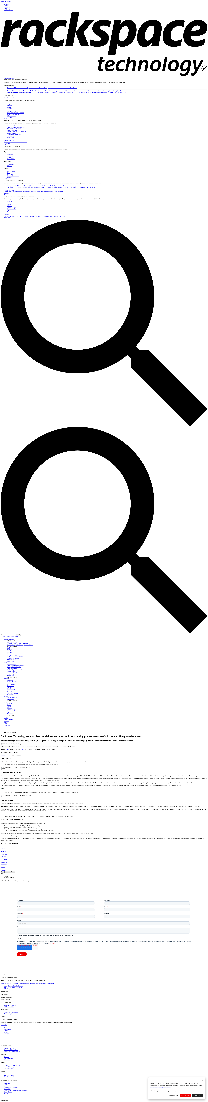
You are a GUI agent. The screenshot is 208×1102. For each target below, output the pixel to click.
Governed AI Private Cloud (11, 1050)
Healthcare (10, 154)
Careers (9, 210)
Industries (6, 145)
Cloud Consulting (11, 125)
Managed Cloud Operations (14, 128)
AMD (8, 104)
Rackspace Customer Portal (8, 983)
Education (9, 166)
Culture (9, 203)
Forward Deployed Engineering (12, 1051)
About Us (9, 201)
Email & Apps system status (11, 1012)
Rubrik (9, 110)
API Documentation (9, 1007)
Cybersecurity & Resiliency (14, 134)
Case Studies (51, 187)
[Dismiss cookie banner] (202, 1080)
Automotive (10, 174)
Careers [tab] (13, 871)
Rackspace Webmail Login (47, 983)
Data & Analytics (11, 133)
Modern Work (10, 137)
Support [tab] (7, 871)
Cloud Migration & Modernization (16, 127)
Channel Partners (11, 207)
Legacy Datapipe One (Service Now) (13, 986)
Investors (6, 1032)
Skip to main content (6, 1)
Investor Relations (11, 209)
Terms (5, 1084)
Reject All (197, 1095)
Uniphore (9, 108)
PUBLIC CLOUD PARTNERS (15, 113)
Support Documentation (10, 1005)
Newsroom (10, 211)
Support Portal (7, 1029)
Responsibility (7, 1089)
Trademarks (7, 1083)
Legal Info (6, 1086)
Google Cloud (10, 117)
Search (18, 634)
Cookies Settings (173, 1095)
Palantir (9, 107)
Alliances (9, 206)
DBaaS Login (7, 988)
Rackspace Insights (44, 185)
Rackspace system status (10, 1014)
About (5, 194)
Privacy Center (8, 1092)
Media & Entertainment (13, 176)
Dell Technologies (11, 111)
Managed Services (5, 755)
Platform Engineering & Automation (16, 131)
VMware (9, 105)
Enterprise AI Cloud (9, 78)
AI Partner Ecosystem (9, 98)
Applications (10, 136)
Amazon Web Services (13, 114)
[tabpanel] (104, 923)
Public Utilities (11, 159)
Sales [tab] (2, 871)
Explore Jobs (4, 1025)
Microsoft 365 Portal (35, 983)
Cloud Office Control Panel (22, 983)
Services (6, 118)
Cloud (7, 749)
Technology (10, 177)
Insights (6, 178)
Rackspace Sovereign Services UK (13, 987)
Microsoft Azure (11, 116)
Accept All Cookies (185, 1095)
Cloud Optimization (12, 130)
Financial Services (11, 156)
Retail (8, 173)
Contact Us (4, 636)
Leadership (10, 204)
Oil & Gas (9, 157)
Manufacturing (11, 171)
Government (10, 164)
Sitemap (6, 1093)
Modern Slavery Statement (11, 1087)
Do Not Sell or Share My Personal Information (16, 1090)
